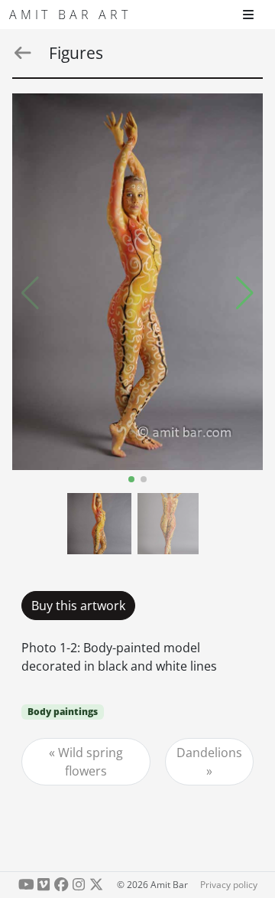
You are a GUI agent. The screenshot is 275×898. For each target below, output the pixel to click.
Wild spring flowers (90, 761)
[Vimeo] (44, 884)
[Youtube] (26, 884)
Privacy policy (228, 884)
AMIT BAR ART (70, 14)
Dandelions (209, 752)
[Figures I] (137, 281)
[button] (245, 293)
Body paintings (63, 711)
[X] (96, 884)
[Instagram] (78, 884)
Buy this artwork (78, 605)
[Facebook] (61, 884)
